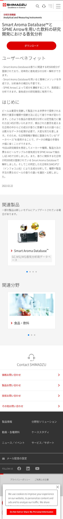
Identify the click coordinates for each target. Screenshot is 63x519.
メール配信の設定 (17, 458)
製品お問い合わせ (11, 385)
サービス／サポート (43, 442)
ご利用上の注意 (42, 480)
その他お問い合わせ (12, 406)
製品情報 (7, 421)
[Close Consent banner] (57, 487)
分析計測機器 (10, 15)
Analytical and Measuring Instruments (23, 17)
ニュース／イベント (13, 442)
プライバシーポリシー (20, 480)
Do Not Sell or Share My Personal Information (31, 512)
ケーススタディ (40, 432)
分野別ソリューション (44, 421)
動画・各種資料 (11, 432)
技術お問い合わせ (11, 396)
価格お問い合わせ (11, 375)
